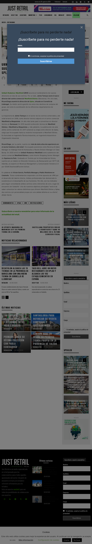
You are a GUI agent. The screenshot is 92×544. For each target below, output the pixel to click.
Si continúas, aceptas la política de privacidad (47, 56)
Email (20, 45)
